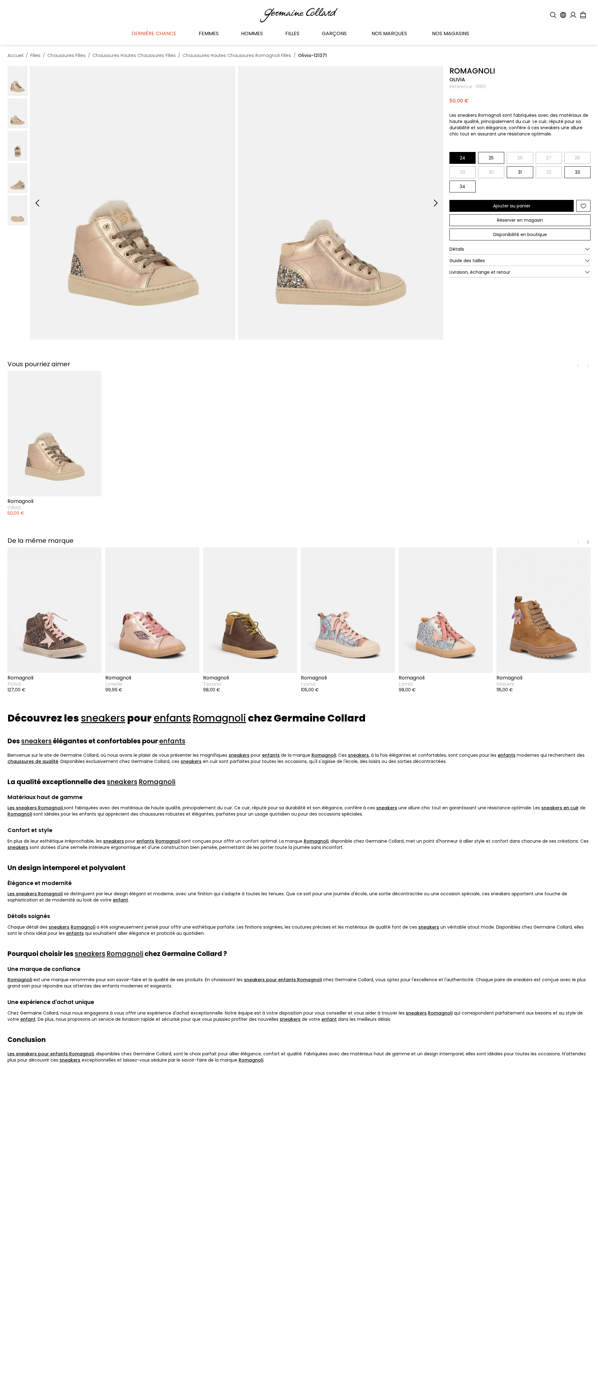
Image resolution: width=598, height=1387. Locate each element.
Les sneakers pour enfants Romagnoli (50, 1054)
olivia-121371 (312, 55)
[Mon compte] (573, 15)
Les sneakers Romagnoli (35, 808)
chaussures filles (66, 55)
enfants (172, 718)
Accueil (15, 55)
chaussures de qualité (32, 761)
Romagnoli (219, 718)
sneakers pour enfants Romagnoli (283, 980)
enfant (120, 900)
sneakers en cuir (560, 808)
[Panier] (583, 15)
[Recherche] (553, 15)
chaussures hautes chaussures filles (134, 55)
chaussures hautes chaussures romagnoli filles (237, 55)
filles (35, 55)
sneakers (103, 718)
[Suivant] (436, 203)
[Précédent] (37, 203)
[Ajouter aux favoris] (583, 206)
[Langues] (563, 15)
